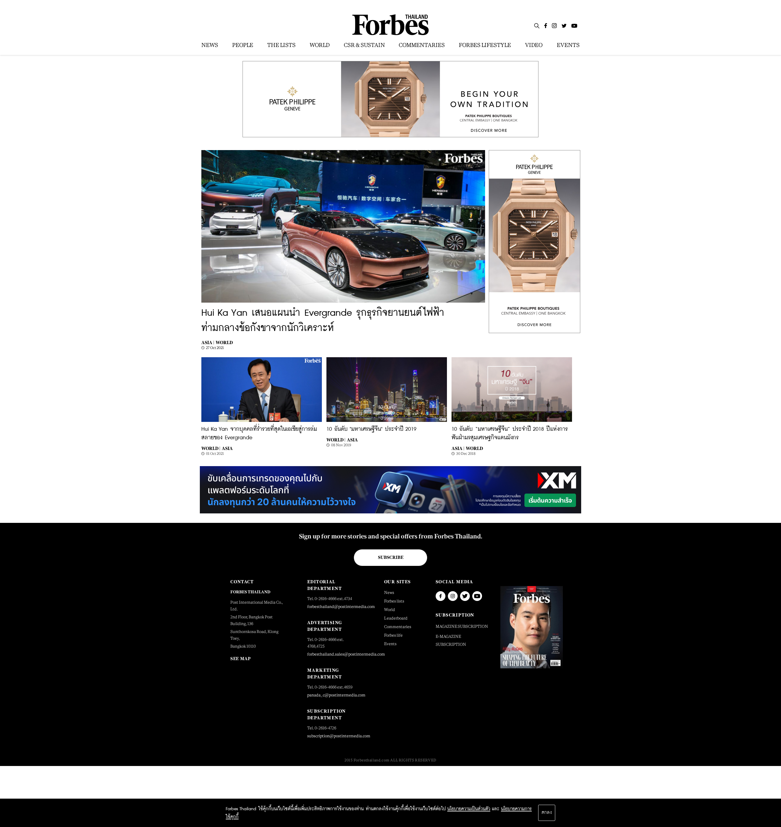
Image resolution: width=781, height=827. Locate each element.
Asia (227, 448)
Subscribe (390, 557)
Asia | (207, 342)
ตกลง (547, 813)
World (224, 342)
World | (210, 448)
